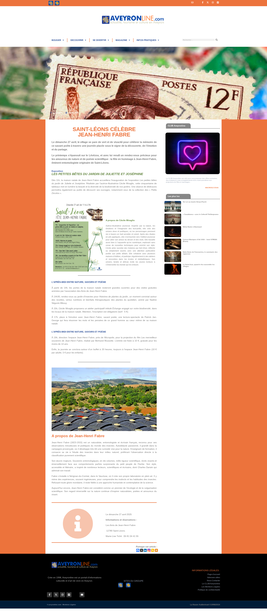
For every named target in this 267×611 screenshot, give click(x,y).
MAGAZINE (121, 40)
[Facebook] (137, 550)
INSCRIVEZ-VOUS (211, 187)
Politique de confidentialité (209, 590)
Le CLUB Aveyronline (211, 584)
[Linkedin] (145, 550)
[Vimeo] (218, 2)
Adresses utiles (213, 577)
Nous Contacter (213, 581)
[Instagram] (213, 2)
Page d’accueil (214, 574)
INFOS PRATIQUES (146, 40)
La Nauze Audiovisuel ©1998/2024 (205, 605)
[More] (156, 550)
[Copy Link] (152, 550)
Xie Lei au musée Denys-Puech (194, 202)
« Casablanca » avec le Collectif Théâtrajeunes (200, 214)
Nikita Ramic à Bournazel (192, 227)
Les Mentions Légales (210, 587)
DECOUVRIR (76, 40)
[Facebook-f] (202, 2)
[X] (141, 550)
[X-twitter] (208, 2)
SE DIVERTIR (99, 40)
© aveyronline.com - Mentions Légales (61, 604)
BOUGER (56, 40)
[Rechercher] (216, 40)
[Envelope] (192, 2)
